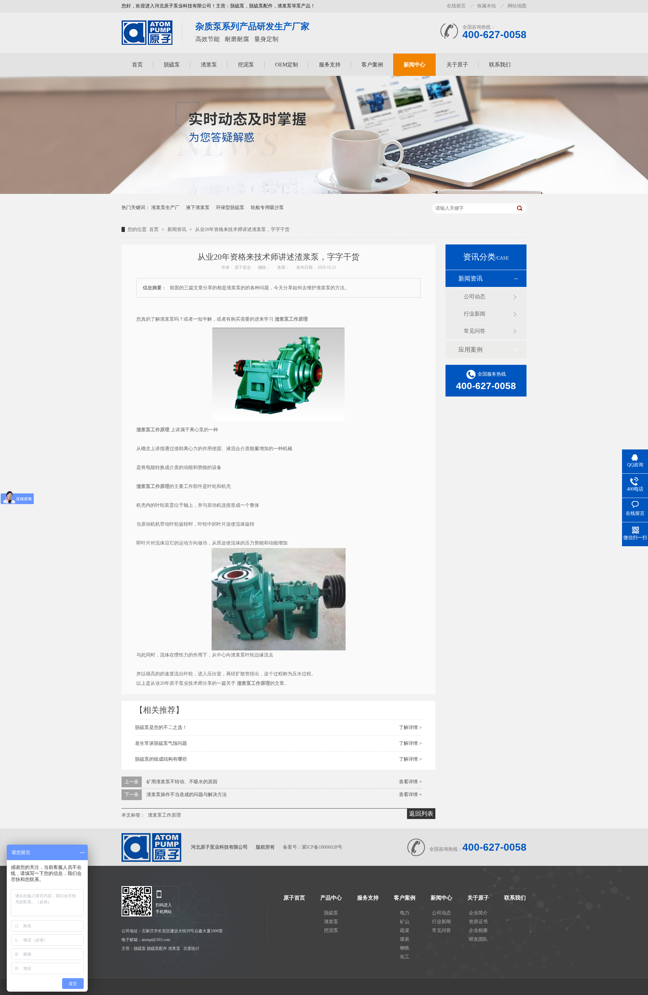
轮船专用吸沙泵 (267, 207)
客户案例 (372, 64)
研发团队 (478, 939)
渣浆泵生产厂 (165, 207)
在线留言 (456, 5)
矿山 (404, 921)
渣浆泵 (209, 64)
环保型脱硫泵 (230, 207)
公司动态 (474, 296)
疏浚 (404, 930)
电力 (404, 912)
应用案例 (470, 349)
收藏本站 (486, 5)
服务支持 (330, 64)
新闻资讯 (177, 229)
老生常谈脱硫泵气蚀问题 (161, 743)
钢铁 (404, 947)
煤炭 (404, 939)
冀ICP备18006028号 (322, 847)
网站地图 (517, 5)
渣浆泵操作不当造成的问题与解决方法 (186, 794)
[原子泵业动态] (324, 192)
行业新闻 (474, 314)
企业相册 (478, 930)
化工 (404, 956)
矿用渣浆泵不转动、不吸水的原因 (181, 781)
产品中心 (331, 898)
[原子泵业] (147, 42)
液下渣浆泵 (198, 207)
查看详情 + (410, 781)
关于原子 (457, 64)
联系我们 (500, 64)
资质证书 (478, 921)
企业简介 (478, 912)
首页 (137, 64)
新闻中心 (414, 64)
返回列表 (421, 813)
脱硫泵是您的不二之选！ (161, 727)
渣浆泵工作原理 (164, 815)
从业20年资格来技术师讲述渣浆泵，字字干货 (242, 229)
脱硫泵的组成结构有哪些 (161, 759)
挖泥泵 (246, 64)
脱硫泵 (172, 64)
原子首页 (294, 898)
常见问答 (474, 331)
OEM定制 (286, 64)
